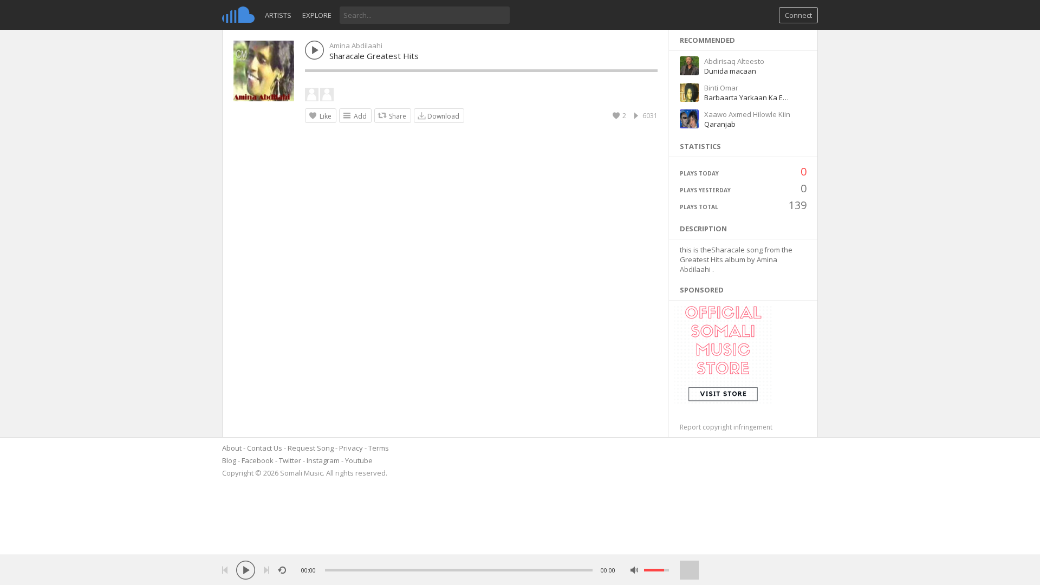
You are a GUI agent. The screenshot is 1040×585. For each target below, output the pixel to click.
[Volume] (656, 570)
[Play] (245, 570)
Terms (378, 448)
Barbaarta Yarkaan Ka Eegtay (752, 97)
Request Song (311, 448)
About (232, 448)
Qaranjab (720, 124)
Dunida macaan (730, 71)
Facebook (258, 460)
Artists (278, 15)
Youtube (359, 460)
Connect (798, 15)
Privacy (351, 448)
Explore (317, 15)
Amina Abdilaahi (355, 45)
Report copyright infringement (726, 427)
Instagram (323, 460)
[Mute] (634, 570)
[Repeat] (282, 570)
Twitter (290, 460)
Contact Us (264, 448)
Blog (229, 460)
